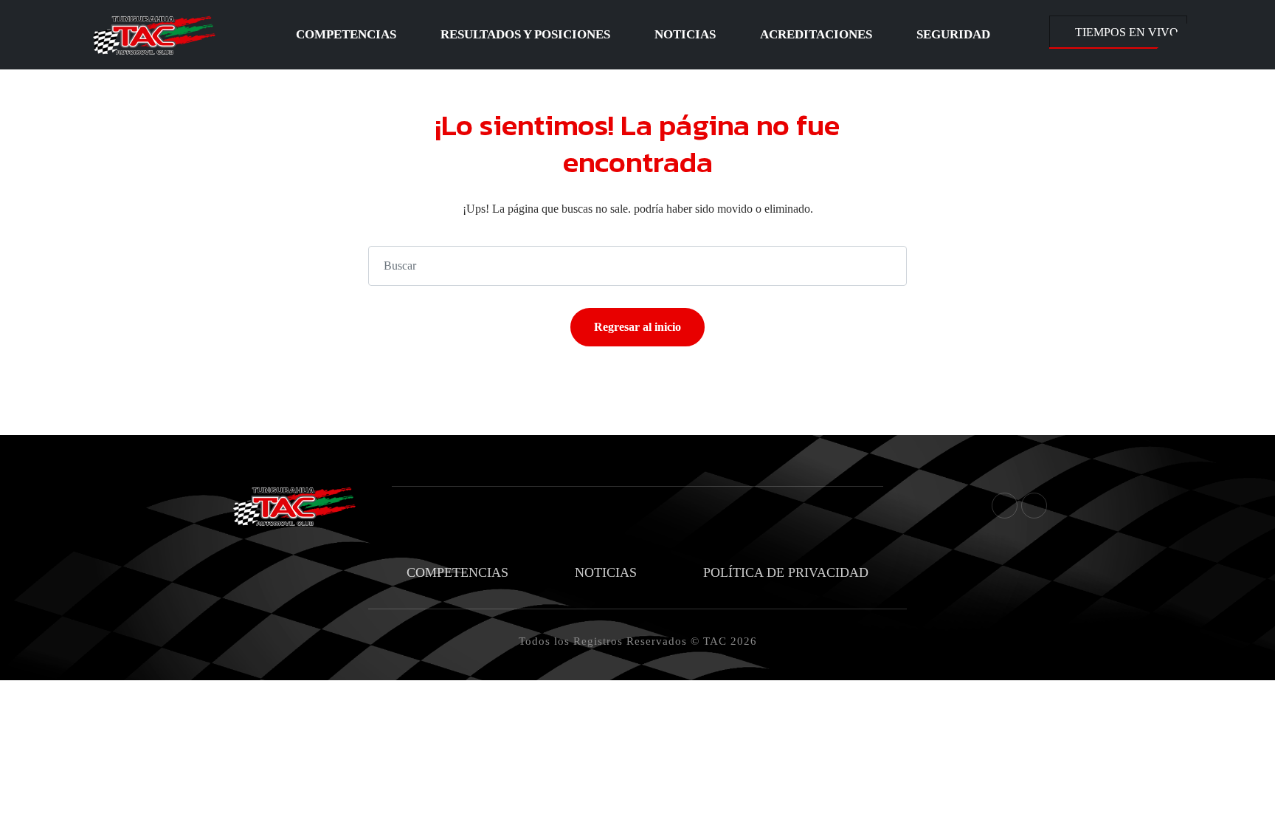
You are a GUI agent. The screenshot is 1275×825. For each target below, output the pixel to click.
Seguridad (953, 34)
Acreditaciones (816, 34)
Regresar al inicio (637, 327)
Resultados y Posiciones (525, 34)
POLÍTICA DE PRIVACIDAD (785, 572)
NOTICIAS (606, 572)
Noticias (685, 34)
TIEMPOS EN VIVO (1126, 32)
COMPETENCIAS (457, 572)
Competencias (346, 34)
